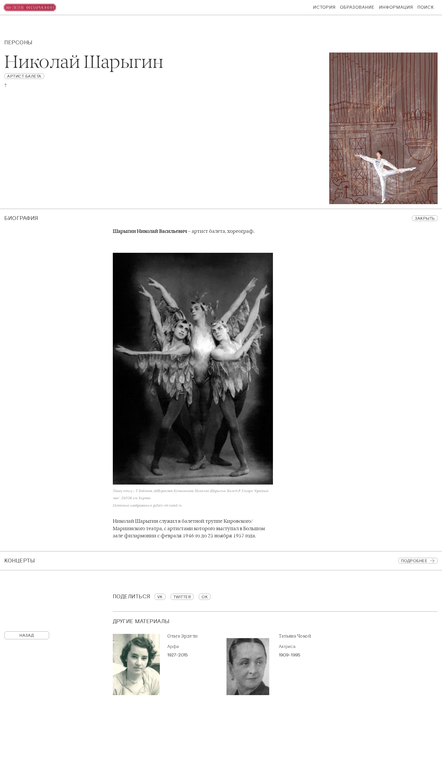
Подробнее (414, 560)
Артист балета (24, 76)
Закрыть (425, 218)
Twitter (182, 596)
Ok (205, 596)
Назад (26, 635)
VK (160, 596)
